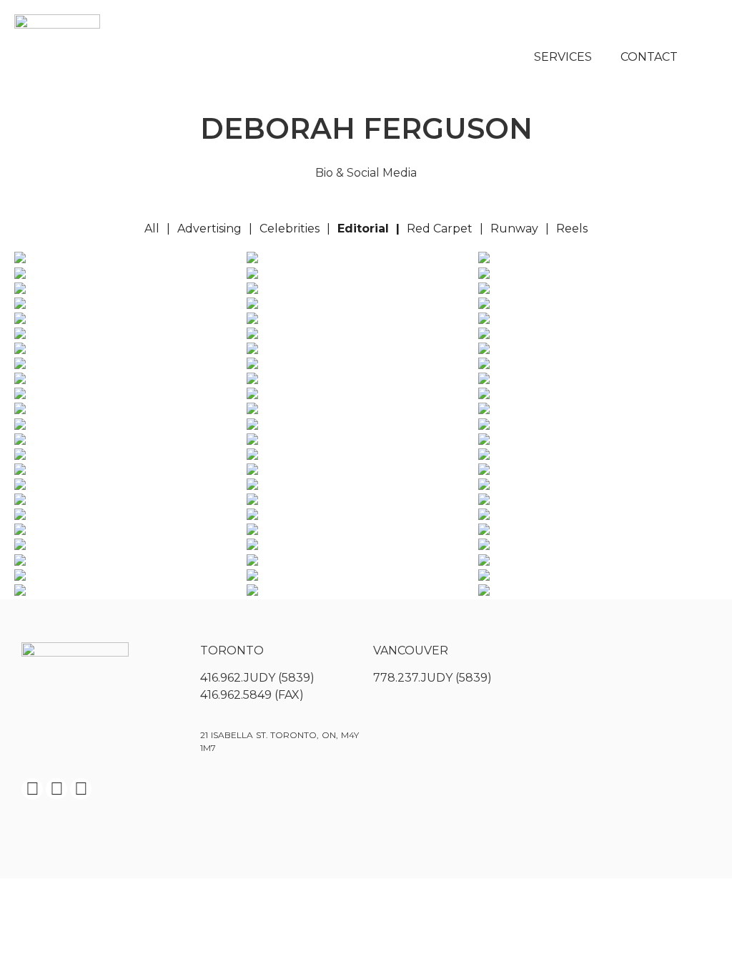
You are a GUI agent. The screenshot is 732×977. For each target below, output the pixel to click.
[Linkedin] (81, 789)
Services (563, 57)
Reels (572, 228)
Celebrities (289, 228)
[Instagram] (56, 789)
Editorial (363, 228)
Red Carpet (440, 228)
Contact (649, 57)
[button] (703, 57)
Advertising (209, 228)
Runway (514, 228)
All (151, 228)
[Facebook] (32, 789)
